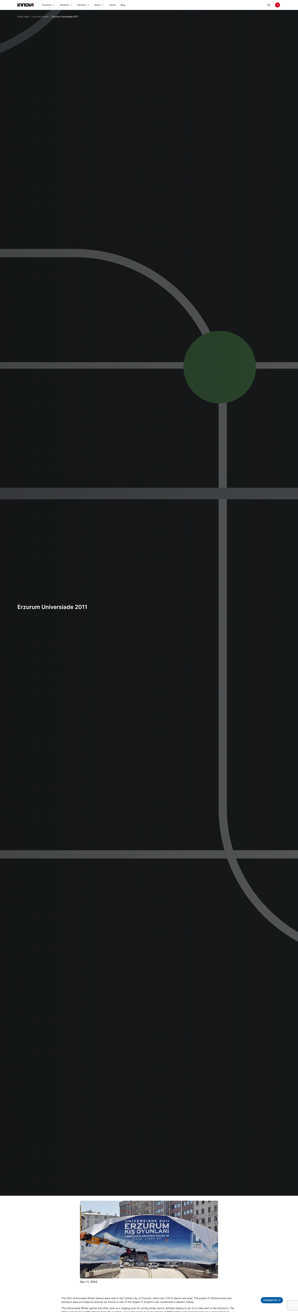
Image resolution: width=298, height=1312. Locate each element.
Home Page (23, 16)
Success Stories (40, 16)
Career (112, 5)
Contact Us (270, 1300)
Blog (123, 5)
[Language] (277, 5)
